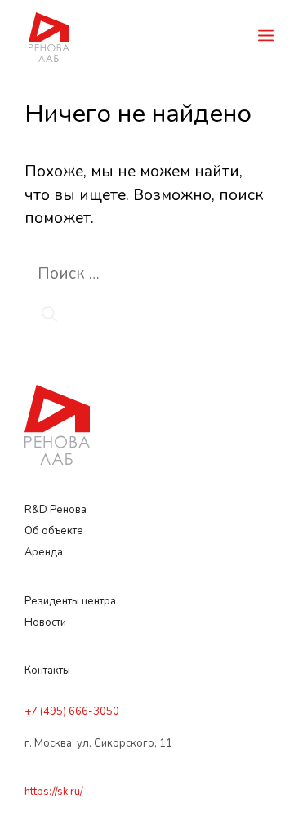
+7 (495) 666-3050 (71, 711)
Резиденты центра (70, 601)
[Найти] (49, 316)
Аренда (43, 552)
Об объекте (53, 531)
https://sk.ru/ (53, 791)
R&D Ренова (56, 509)
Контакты (47, 670)
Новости (45, 622)
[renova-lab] (49, 36)
